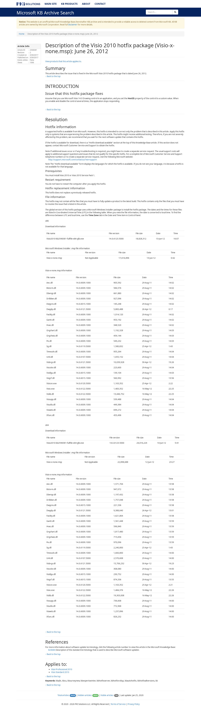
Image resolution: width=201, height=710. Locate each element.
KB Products (69, 3)
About (86, 3)
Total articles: (63, 695)
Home (21, 34)
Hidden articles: (85, 695)
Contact (100, 3)
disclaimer (72, 24)
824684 (52, 650)
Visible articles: (107, 695)
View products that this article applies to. (63, 61)
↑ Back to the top (52, 76)
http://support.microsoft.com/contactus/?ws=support (72, 159)
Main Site (51, 3)
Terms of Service (118, 704)
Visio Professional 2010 (61, 669)
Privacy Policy (134, 704)
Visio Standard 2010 (60, 672)
